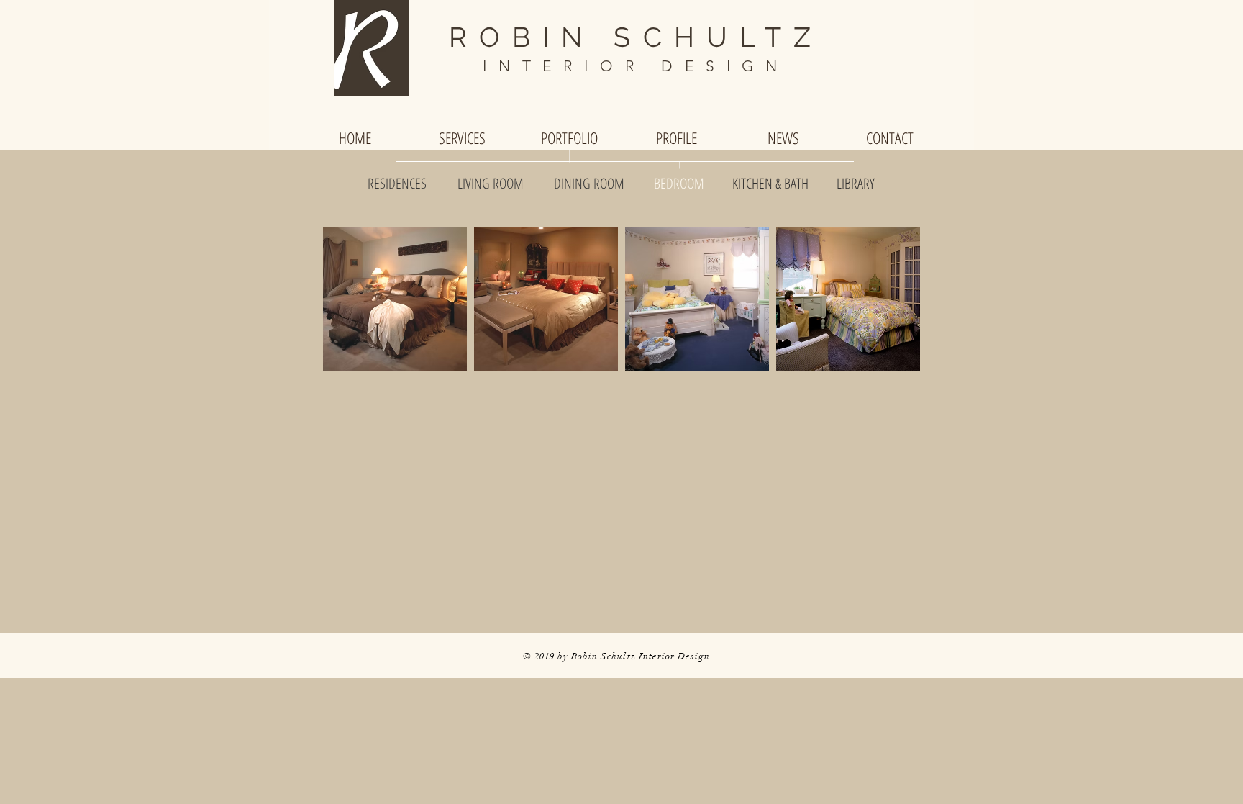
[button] (395, 299)
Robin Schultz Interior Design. (642, 656)
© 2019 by (547, 656)
